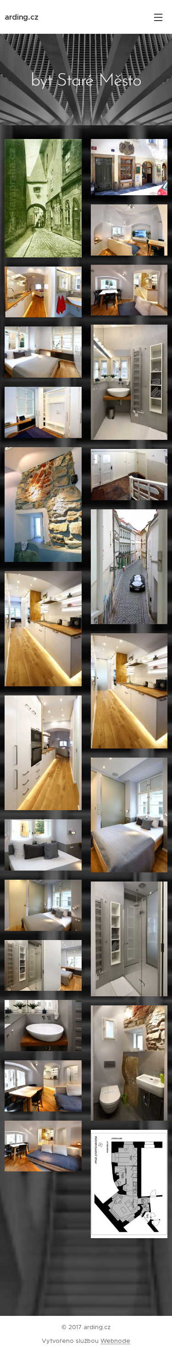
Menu (158, 17)
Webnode (115, 1341)
